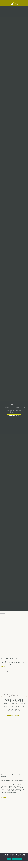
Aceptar (9, 859)
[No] (26, 857)
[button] (2, 3)
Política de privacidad (17, 859)
